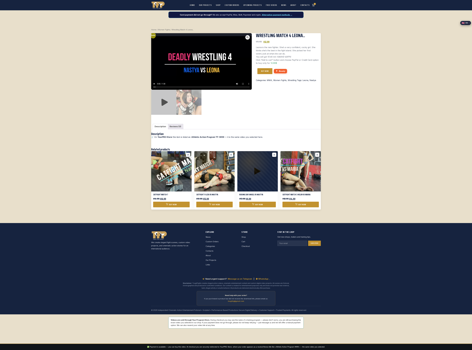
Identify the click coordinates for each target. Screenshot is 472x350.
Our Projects (205, 5)
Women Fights (164, 30)
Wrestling (292, 80)
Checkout (246, 246)
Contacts (305, 5)
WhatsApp (263, 279)
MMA (269, 80)
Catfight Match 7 (160, 194)
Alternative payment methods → (277, 15)
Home (192, 5)
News (283, 5)
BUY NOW (265, 71)
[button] (247, 37)
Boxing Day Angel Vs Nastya (251, 194)
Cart (243, 241)
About (293, 5)
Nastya (313, 80)
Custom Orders (232, 5)
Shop (218, 5)
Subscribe (314, 243)
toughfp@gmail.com (236, 301)
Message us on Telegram (240, 279)
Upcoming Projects (252, 5)
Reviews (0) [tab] (175, 126)
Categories (210, 246)
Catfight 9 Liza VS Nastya (207, 194)
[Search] (319, 5)
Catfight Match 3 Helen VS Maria (296, 194)
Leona (305, 80)
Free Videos (271, 5)
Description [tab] (160, 126)
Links (208, 264)
